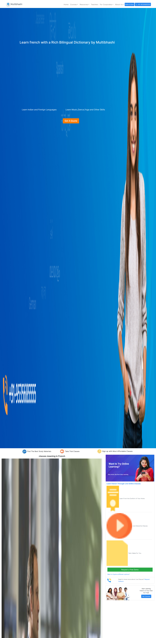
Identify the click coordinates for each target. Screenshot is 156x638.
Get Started (146, 596)
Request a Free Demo (130, 570)
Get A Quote (71, 121)
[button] (74, 4)
